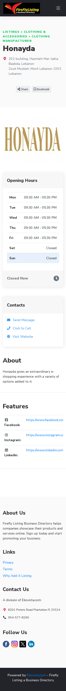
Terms (7, 569)
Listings (11, 32)
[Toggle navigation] (58, 8)
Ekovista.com (36, 675)
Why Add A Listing (17, 576)
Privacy (8, 562)
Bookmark (42, 89)
